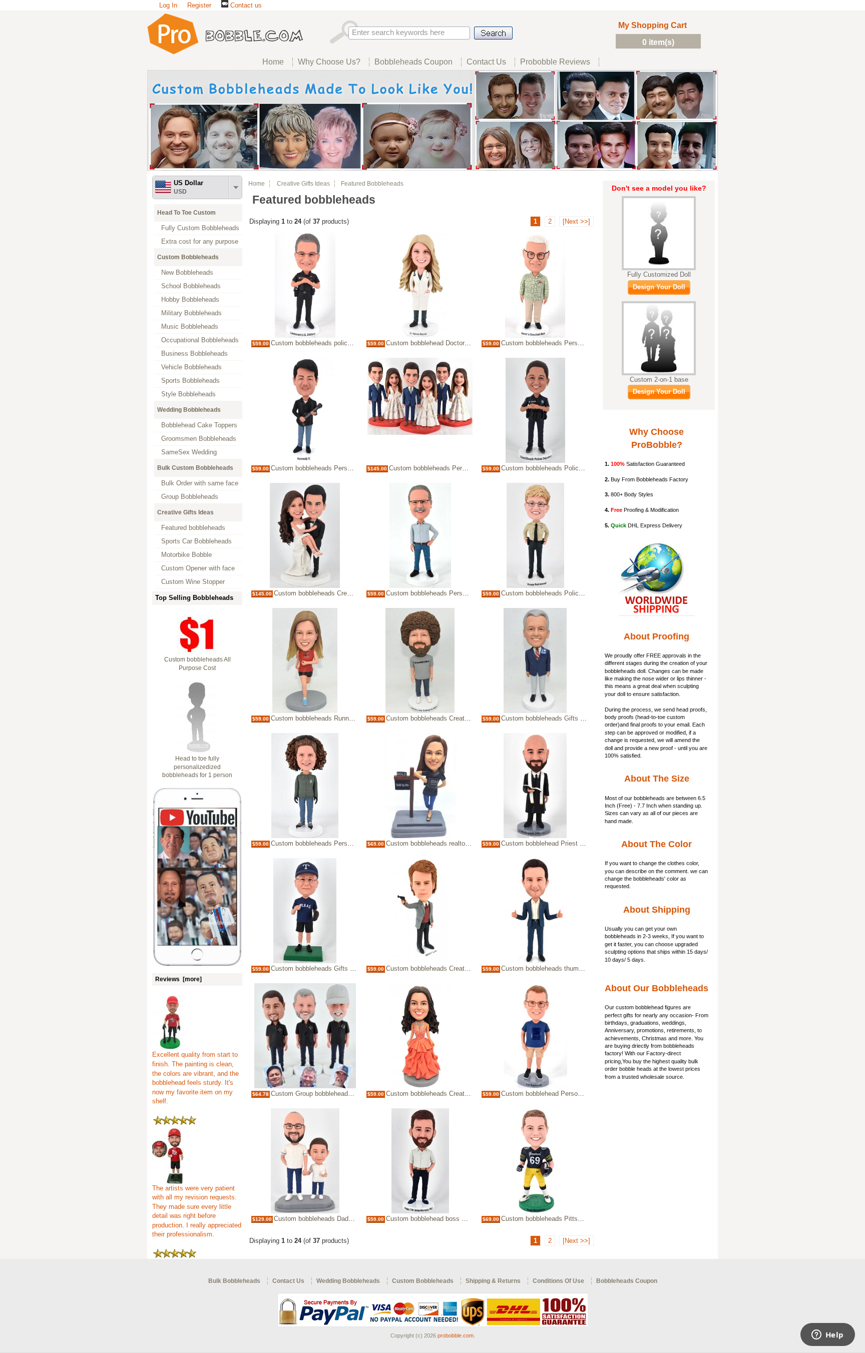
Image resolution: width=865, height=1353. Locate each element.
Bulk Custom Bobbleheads (195, 467)
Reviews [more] (178, 979)
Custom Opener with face (198, 568)
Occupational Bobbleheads (200, 340)
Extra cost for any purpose (199, 241)
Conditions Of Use (558, 1280)
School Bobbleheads (191, 286)
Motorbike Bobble (186, 554)
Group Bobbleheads (189, 496)
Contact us (245, 5)
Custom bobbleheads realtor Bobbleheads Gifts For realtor (470, 843)
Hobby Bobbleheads (190, 299)
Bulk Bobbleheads (234, 1280)
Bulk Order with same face (199, 483)
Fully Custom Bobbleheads (200, 228)
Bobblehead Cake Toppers (199, 425)
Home (256, 183)
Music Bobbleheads (189, 326)
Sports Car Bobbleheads (196, 541)
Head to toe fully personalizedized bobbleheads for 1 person (197, 767)
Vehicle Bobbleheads (191, 367)
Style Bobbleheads (188, 394)
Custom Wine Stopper (193, 581)
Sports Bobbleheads (190, 380)
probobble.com (456, 1335)
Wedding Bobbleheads (189, 409)
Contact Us (288, 1280)
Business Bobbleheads (194, 353)
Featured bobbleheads (193, 527)
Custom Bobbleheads (188, 257)
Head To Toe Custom (186, 212)
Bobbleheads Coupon (626, 1280)
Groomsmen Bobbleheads (198, 438)
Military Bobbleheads (191, 313)
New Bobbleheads (187, 272)
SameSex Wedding (189, 452)
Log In (168, 5)
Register (199, 5)
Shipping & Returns (493, 1280)
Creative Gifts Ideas (185, 512)
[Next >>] (576, 221)
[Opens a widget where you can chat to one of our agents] (827, 1335)
